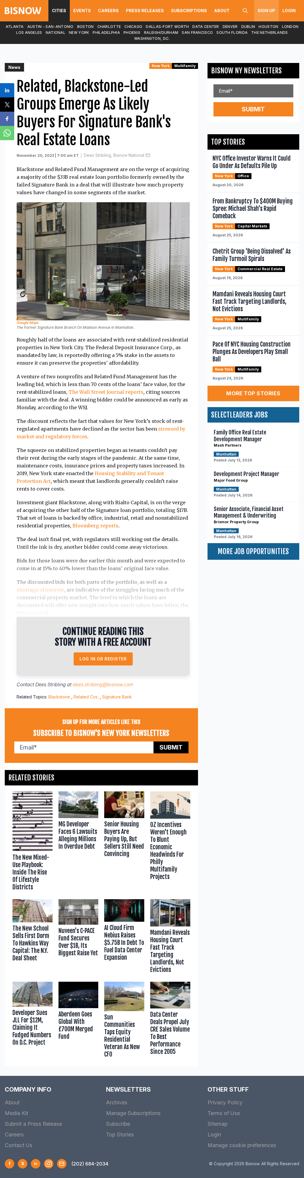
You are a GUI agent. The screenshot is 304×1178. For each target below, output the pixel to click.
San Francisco (197, 32)
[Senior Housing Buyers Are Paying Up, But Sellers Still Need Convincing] (124, 842)
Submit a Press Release (33, 1124)
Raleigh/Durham (161, 32)
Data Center (205, 26)
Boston (85, 26)
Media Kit (16, 1113)
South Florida (232, 32)
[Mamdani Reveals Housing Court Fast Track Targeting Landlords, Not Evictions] (170, 937)
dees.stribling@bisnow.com (103, 684)
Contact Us (18, 1145)
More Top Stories (253, 393)
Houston (268, 26)
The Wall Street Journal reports (106, 392)
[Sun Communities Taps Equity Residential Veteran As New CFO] (124, 1021)
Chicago (133, 26)
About (221, 10)
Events (82, 10)
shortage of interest (40, 590)
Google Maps (28, 322)
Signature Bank (117, 696)
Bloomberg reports (95, 526)
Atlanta (15, 26)
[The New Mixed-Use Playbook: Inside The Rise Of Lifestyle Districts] (33, 842)
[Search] (245, 10)
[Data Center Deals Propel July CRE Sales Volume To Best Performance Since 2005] (170, 1021)
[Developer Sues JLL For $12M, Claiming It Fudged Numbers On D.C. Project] (33, 1021)
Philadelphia (106, 32)
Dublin (248, 26)
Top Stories (120, 1134)
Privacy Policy (225, 1102)
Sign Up (266, 10)
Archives (116, 1102)
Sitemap (217, 1124)
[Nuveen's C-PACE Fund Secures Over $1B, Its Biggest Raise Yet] (79, 937)
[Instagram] (48, 1163)
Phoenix (132, 32)
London (290, 26)
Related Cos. (86, 696)
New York (79, 32)
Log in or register (103, 658)
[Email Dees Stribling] (147, 155)
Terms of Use (224, 1113)
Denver (230, 26)
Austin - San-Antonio (50, 26)
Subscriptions (189, 10)
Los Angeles (29, 32)
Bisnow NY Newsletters (246, 70)
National (55, 32)
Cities (59, 10)
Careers (108, 10)
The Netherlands (269, 32)
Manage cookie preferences (242, 1145)
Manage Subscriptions (133, 1113)
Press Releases (145, 10)
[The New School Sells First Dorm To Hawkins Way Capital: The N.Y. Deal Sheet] (33, 937)
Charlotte (109, 26)
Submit (171, 747)
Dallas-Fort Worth (167, 26)
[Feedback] (61, 1163)
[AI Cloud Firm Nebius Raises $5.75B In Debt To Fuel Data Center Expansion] (124, 937)
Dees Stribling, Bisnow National (114, 155)
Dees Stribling (50, 684)
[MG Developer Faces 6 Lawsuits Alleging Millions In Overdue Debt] (79, 842)
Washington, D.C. (152, 38)
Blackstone (59, 696)
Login (289, 10)
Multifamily (185, 66)
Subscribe (118, 1124)
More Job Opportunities (253, 551)
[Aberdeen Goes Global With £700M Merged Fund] (79, 1021)
